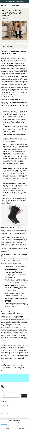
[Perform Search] (24, 5)
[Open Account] (5, 5)
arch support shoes (16, 367)
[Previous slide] (2, 1)
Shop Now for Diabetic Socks (8, 96)
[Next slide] (27, 1)
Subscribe (24, 395)
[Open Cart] (27, 5)
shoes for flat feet (12, 368)
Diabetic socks (18, 63)
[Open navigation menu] (2, 5)
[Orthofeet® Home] (14, 5)
